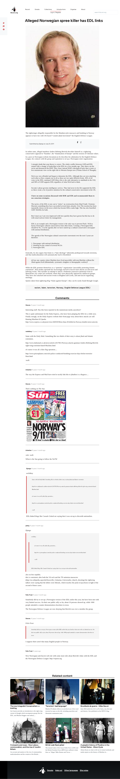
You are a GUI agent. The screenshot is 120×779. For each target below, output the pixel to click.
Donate (50, 770)
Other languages (71, 770)
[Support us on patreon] (3, 26)
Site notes (84, 770)
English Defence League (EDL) (77, 288)
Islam (43, 288)
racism (37, 288)
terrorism (51, 288)
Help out (58, 770)
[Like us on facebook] (3, 29)
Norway (59, 288)
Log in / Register (55, 12)
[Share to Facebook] (77, 142)
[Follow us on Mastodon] (3, 23)
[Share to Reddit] (81, 142)
